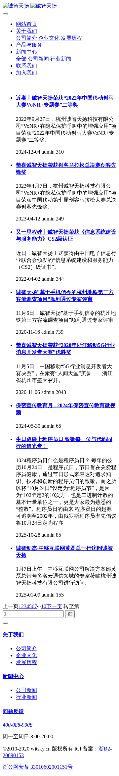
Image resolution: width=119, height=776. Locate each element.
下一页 (54, 606)
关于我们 (26, 31)
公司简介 (26, 38)
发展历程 (71, 38)
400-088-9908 (17, 725)
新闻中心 (26, 52)
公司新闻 (38, 59)
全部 (21, 59)
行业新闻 (60, 59)
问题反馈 (13, 711)
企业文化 (49, 38)
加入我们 (26, 72)
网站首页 (26, 24)
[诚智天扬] (59, 6)
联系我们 (26, 66)
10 (43, 606)
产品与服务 (29, 45)
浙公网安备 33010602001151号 (38, 767)
